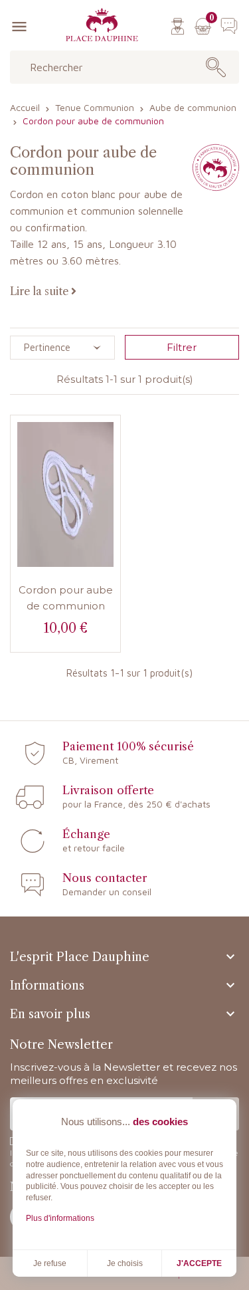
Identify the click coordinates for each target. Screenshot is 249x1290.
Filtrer (182, 347)
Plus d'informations (60, 1218)
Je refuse (49, 1263)
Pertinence (47, 347)
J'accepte (199, 1263)
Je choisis (125, 1263)
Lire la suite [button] (40, 291)
